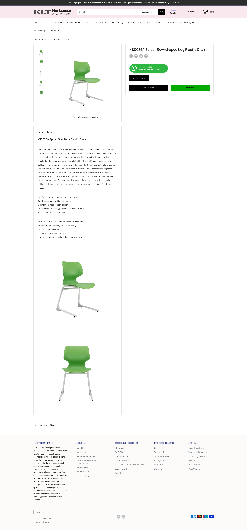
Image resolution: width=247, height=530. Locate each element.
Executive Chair (122, 456)
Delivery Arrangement (86, 456)
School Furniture (103, 22)
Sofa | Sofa (119, 473)
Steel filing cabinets (197, 456)
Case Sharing (185, 22)
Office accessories (163, 22)
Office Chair (71, 22)
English (37, 512)
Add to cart (149, 87)
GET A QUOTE (139, 78)
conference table (161, 456)
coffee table (159, 464)
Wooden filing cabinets (198, 452)
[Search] (161, 12)
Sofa (86, 22)
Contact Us (54, 30)
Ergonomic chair (122, 469)
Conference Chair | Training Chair (129, 464)
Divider (191, 460)
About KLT (81, 448)
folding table (159, 460)
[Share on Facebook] (131, 56)
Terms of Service (84, 476)
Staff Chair (120, 452)
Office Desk (54, 22)
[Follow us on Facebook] (118, 517)
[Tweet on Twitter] (141, 56)
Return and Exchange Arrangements (86, 461)
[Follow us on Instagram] (123, 517)
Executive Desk (161, 452)
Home (35, 39)
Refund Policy (82, 467)
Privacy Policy (82, 471)
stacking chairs (122, 460)
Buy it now (190, 87)
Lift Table (143, 22)
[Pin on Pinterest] (136, 56)
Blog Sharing (39, 30)
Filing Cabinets (125, 22)
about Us (37, 22)
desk (156, 448)
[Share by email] (146, 56)
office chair (120, 448)
